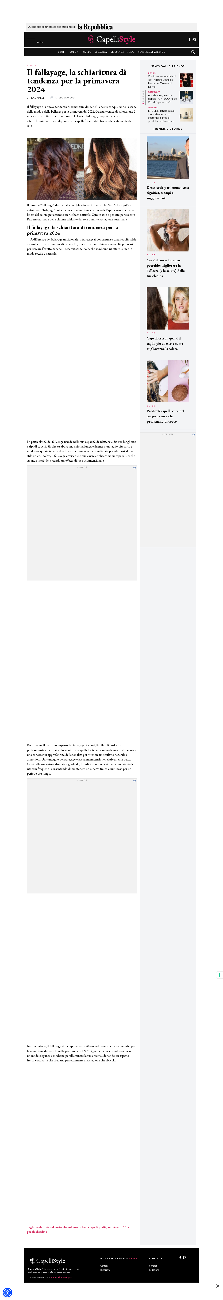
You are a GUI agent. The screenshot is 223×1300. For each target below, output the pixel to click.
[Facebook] (189, 39)
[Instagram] (194, 39)
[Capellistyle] (111, 40)
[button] (143, 91)
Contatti (104, 1265)
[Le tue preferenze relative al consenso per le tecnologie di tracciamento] (219, 975)
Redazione (105, 1269)
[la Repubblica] (95, 27)
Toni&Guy (154, 92)
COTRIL (152, 73)
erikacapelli (36, 98)
